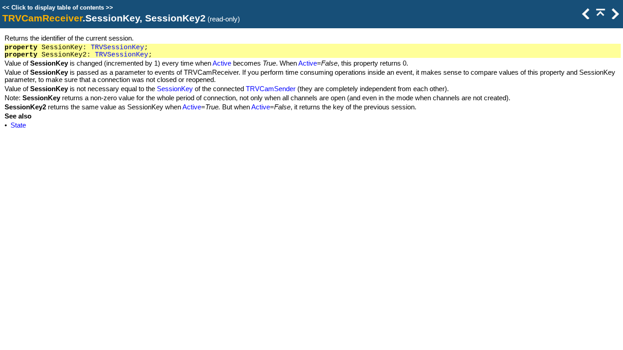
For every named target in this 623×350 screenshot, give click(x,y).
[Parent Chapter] (599, 17)
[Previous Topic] (585, 17)
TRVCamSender (271, 89)
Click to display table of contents (57, 7)
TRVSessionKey (117, 47)
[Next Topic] (614, 17)
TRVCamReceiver (42, 18)
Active (222, 63)
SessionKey (175, 89)
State (18, 125)
